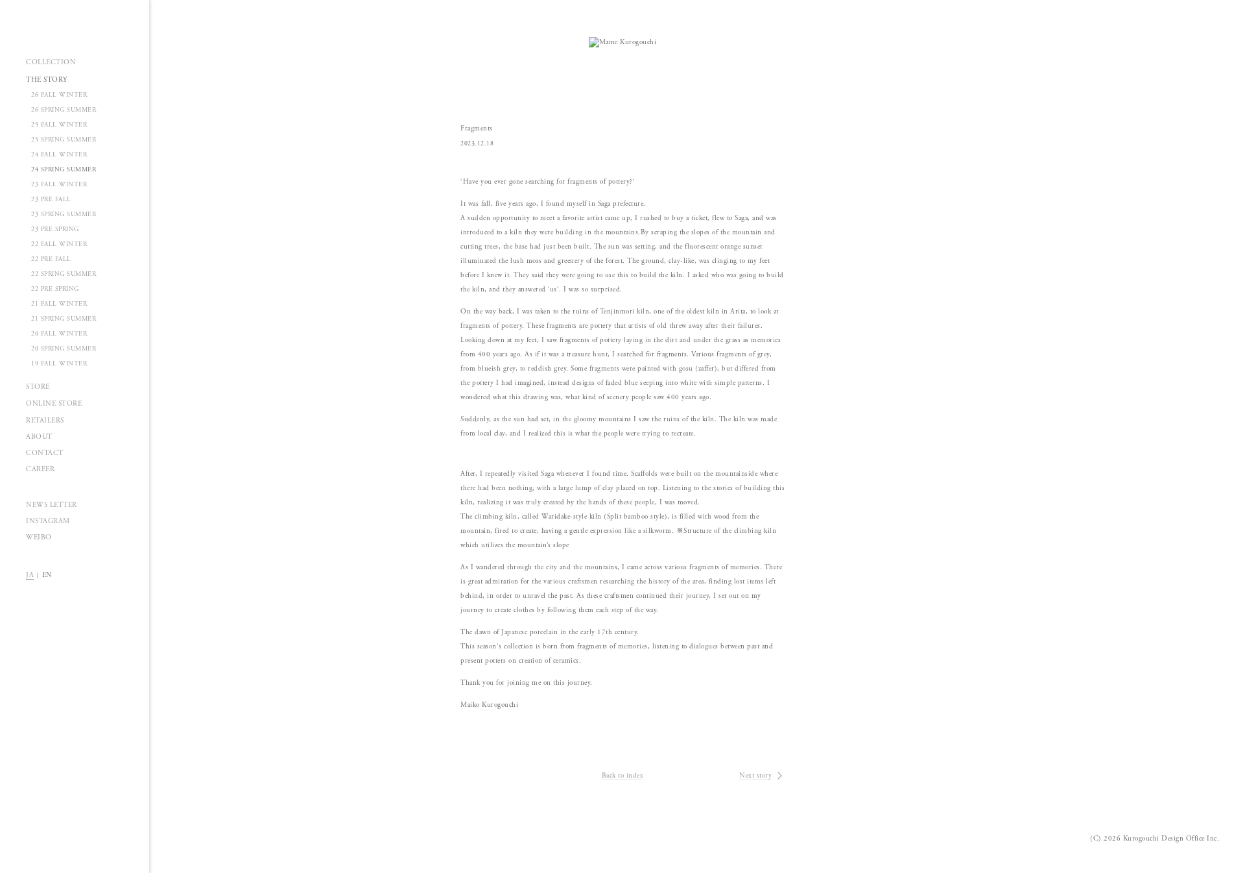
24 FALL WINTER (59, 155)
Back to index (623, 775)
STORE (38, 386)
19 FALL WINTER (59, 364)
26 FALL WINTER (59, 95)
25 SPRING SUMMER (63, 140)
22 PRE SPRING (55, 289)
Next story (755, 775)
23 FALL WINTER (59, 184)
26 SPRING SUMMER (63, 110)
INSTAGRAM (48, 521)
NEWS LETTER (51, 505)
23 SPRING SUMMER (63, 214)
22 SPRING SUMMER (63, 274)
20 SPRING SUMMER (63, 349)
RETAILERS (45, 420)
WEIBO (39, 537)
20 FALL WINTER (59, 334)
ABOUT (39, 436)
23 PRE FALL (51, 199)
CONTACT (45, 453)
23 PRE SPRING (55, 229)
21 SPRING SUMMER (63, 319)
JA (30, 575)
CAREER (40, 469)
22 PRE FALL (51, 259)
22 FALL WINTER (59, 244)
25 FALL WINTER (59, 125)
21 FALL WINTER (59, 304)
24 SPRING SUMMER (63, 170)
